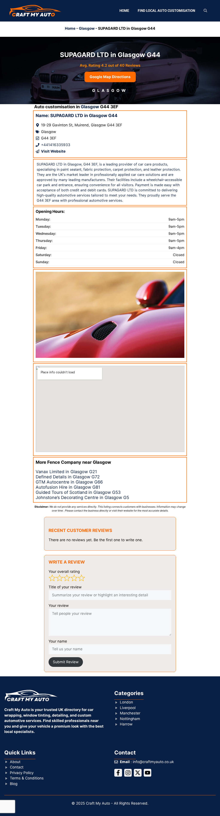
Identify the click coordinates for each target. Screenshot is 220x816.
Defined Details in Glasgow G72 (68, 476)
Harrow (126, 724)
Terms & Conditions (27, 778)
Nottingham (130, 719)
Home (124, 11)
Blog (13, 784)
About (15, 762)
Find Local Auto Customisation (166, 11)
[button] (205, 10)
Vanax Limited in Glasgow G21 (66, 471)
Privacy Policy (22, 773)
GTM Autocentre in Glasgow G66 (69, 482)
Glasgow (87, 28)
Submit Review (66, 662)
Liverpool (128, 708)
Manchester (130, 713)
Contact (16, 767)
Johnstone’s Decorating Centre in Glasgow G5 (82, 497)
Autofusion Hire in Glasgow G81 (68, 487)
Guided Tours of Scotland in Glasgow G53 (78, 492)
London (126, 702)
